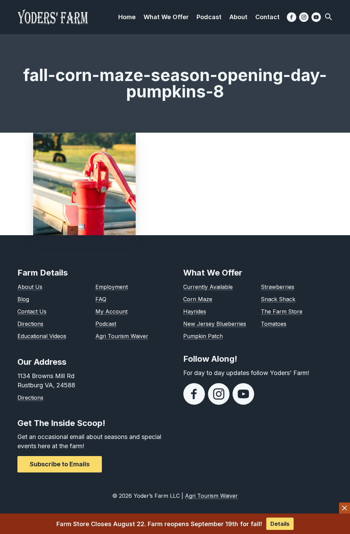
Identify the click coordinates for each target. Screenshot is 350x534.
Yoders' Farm (53, 17)
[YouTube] (316, 17)
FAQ (100, 299)
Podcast (105, 323)
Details (280, 523)
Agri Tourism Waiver (121, 336)
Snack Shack (278, 299)
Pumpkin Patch (203, 336)
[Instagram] (304, 17)
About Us (29, 286)
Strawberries (277, 286)
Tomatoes (273, 323)
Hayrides (194, 311)
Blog (23, 299)
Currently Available (208, 286)
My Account (111, 311)
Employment (111, 286)
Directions (30, 323)
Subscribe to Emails (60, 464)
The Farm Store (281, 311)
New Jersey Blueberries (214, 323)
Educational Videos (41, 336)
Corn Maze (197, 299)
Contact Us (31, 311)
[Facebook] (291, 17)
